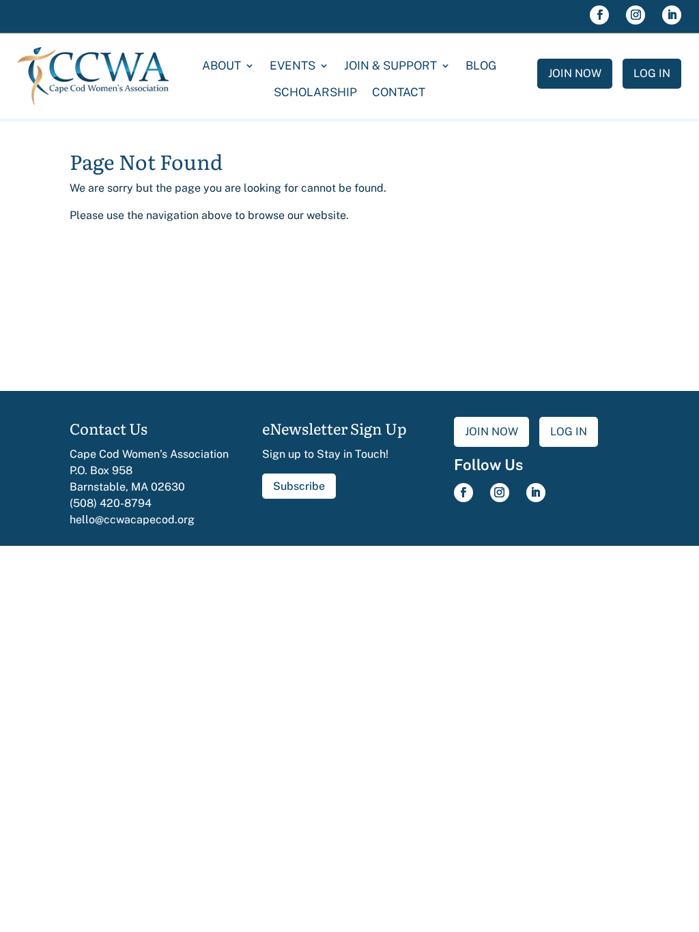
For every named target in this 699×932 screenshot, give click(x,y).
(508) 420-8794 (111, 503)
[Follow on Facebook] (599, 15)
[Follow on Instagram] (635, 15)
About (221, 65)
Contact (398, 92)
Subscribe (299, 486)
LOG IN (651, 73)
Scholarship (315, 92)
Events (292, 65)
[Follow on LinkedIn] (671, 15)
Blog (481, 65)
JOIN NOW (574, 73)
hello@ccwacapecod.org (132, 519)
